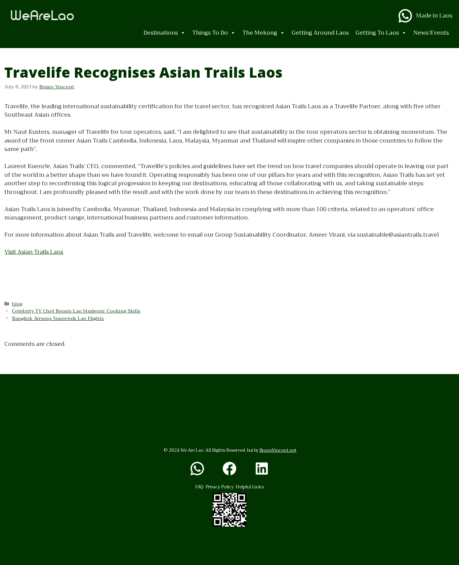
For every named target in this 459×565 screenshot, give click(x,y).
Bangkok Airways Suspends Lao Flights (58, 318)
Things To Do (210, 33)
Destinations (160, 33)
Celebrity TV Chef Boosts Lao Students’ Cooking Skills (76, 311)
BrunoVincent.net (277, 450)
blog (17, 304)
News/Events (431, 33)
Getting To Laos (377, 33)
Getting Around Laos (320, 33)
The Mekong (259, 33)
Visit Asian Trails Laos (33, 252)
